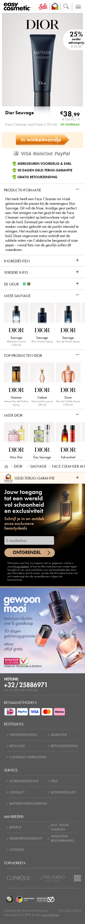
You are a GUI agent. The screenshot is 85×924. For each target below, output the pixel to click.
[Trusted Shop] (54, 6)
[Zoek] (66, 6)
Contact (17, 792)
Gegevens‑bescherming (62, 838)
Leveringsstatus (24, 781)
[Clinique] (18, 878)
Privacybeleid (21, 566)
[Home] (6, 466)
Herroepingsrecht (25, 838)
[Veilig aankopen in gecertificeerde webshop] (45, 899)
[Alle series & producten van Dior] (42, 24)
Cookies (16, 850)
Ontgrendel (27, 552)
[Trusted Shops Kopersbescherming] (9, 899)
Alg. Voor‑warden (60, 827)
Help (54, 781)
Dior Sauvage (19, 113)
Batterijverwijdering (28, 803)
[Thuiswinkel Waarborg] (25, 899)
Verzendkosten (23, 735)
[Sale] (43, 6)
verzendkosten (51, 915)
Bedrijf (15, 827)
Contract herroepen (27, 757)
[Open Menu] (18, 7)
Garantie (59, 735)
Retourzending (64, 746)
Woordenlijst (63, 792)
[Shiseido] (52, 878)
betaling (17, 746)
